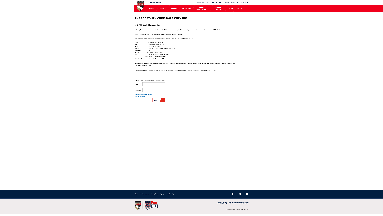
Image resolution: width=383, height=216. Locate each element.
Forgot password (140, 96)
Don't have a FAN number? (143, 94)
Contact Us (138, 194)
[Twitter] (216, 2)
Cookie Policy (170, 194)
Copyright (162, 194)
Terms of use (146, 194)
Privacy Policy (154, 194)
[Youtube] (220, 2)
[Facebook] (213, 2)
